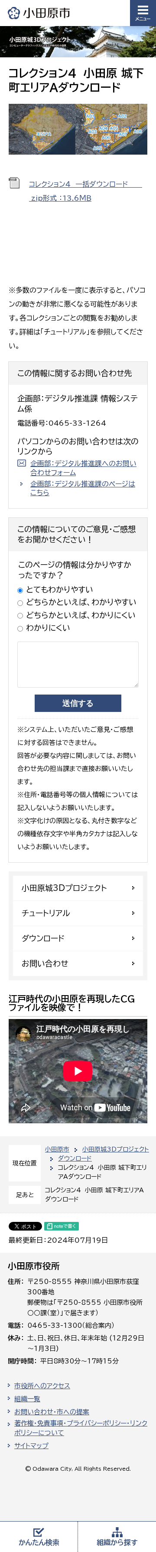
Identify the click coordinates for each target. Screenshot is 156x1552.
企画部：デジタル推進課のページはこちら (82, 488)
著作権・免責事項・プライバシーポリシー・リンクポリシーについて (80, 1428)
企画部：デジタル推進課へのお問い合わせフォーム (83, 468)
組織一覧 (27, 1399)
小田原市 (39, 13)
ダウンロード (75, 1158)
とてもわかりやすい (59, 589)
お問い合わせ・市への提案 (51, 1412)
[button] (143, 13)
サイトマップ (31, 1446)
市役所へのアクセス (42, 1386)
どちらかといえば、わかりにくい (81, 615)
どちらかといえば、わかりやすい (81, 602)
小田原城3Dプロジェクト (115, 1149)
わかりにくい (48, 628)
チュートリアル (46, 913)
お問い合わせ (45, 963)
